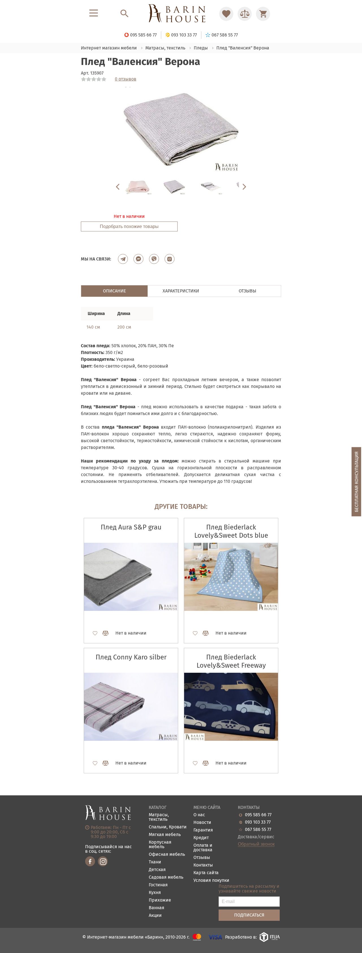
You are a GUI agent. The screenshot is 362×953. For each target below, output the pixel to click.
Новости (202, 822)
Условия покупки (211, 880)
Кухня (155, 892)
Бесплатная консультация (356, 481)
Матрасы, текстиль (159, 817)
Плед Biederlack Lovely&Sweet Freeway (231, 661)
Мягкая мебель (165, 834)
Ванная (156, 908)
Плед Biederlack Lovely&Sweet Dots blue (231, 531)
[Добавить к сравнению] (103, 633)
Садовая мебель (166, 877)
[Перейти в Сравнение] (245, 14)
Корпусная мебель (160, 844)
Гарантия (203, 830)
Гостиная (158, 885)
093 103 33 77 (258, 822)
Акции (155, 915)
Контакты (203, 865)
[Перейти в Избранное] (226, 14)
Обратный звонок (256, 844)
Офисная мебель (167, 854)
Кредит (201, 837)
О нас (199, 815)
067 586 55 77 (258, 829)
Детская (157, 869)
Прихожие (160, 900)
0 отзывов (125, 79)
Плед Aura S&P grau (131, 527)
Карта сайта (206, 872)
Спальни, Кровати (168, 827)
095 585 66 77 (258, 815)
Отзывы (201, 857)
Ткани (155, 862)
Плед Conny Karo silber (131, 657)
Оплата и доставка (202, 847)
